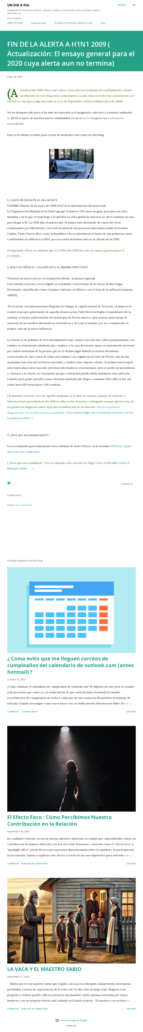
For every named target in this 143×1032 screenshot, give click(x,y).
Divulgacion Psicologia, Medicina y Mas (73, 23)
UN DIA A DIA (18, 5)
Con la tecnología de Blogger (73, 1020)
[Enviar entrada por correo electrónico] (9, 484)
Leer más (131, 711)
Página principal (15, 23)
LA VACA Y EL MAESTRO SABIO (44, 969)
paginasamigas (38, 23)
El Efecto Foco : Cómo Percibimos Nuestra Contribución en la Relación (59, 820)
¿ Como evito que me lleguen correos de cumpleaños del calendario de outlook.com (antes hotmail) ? (70, 665)
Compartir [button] (126, 484)
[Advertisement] (71, 535)
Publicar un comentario (19, 505)
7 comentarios (29, 711)
